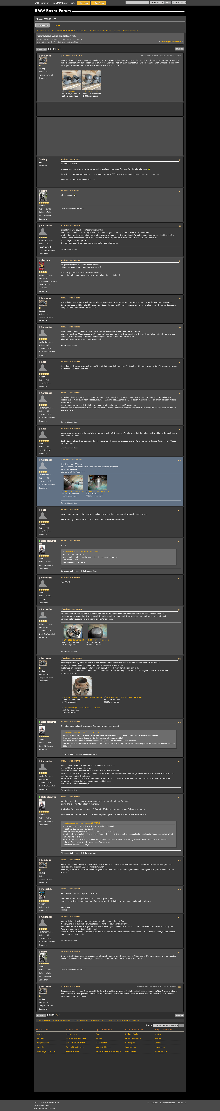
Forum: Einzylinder (133, 1038)
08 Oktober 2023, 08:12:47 (70, 797)
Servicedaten (130, 1047)
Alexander (46, 225)
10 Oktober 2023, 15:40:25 (70, 951)
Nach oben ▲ (181, 1103)
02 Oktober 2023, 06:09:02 (70, 191)
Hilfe (147, 1103)
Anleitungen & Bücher (46, 1051)
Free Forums (45, 1105)
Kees (43, 361)
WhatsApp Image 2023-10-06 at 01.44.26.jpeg (124, 697)
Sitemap (158, 1038)
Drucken (179, 49)
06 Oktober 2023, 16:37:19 (70, 761)
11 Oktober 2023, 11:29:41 (70, 986)
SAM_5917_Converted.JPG (98, 491)
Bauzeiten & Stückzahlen (77, 1042)
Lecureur (46, 55)
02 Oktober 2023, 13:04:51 (70, 362)
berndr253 (46, 577)
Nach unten (41, 49)
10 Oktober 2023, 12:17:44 (70, 860)
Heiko (44, 190)
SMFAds (36, 1105)
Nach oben (41, 1015)
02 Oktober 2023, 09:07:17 (70, 225)
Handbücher (130, 1051)
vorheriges (165, 41)
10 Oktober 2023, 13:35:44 (70, 889)
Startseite (41, 1034)
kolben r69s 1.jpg (92, 91)
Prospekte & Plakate (75, 1047)
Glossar (158, 1042)
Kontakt (158, 1034)
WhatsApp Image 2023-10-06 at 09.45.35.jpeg (82, 708)
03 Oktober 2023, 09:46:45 (70, 577)
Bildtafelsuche (161, 1051)
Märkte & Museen (103, 1047)
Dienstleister (101, 1042)
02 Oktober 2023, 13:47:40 (70, 393)
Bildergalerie (130, 1042)
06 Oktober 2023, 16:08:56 (70, 722)
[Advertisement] (85, 107)
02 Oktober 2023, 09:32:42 (70, 260)
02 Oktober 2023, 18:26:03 (72, 460)
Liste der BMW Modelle (76, 1038)
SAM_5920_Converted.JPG (98, 640)
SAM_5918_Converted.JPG (74, 491)
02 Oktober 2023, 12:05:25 (70, 327)
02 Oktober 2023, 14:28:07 (70, 428)
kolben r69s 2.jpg (71, 91)
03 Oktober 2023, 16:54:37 (72, 609)
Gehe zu (149, 1025)
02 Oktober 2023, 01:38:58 (70, 159)
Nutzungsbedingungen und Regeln (163, 1103)
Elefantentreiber (48, 542)
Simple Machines (53, 1103)
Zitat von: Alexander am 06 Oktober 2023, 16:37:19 (82, 823)
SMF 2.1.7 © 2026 (40, 1103)
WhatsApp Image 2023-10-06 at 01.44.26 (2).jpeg (83, 697)
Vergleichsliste (43, 1042)
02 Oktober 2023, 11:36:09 (70, 298)
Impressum (160, 1047)
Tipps (98, 1034)
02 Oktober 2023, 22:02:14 (70, 541)
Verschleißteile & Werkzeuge (108, 1051)
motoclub (46, 888)
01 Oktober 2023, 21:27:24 (72, 56)
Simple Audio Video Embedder (44, 1108)
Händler (99, 1038)
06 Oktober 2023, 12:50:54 (72, 658)
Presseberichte (72, 1051)
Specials (40, 1047)
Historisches (71, 1034)
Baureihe (40, 1038)
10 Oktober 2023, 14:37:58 (70, 917)
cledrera (45, 260)
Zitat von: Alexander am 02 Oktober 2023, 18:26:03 (82, 551)
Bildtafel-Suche (131, 1034)
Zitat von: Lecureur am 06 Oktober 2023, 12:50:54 (82, 732)
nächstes (177, 41)
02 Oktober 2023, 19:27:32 (70, 510)
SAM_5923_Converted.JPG (74, 640)
